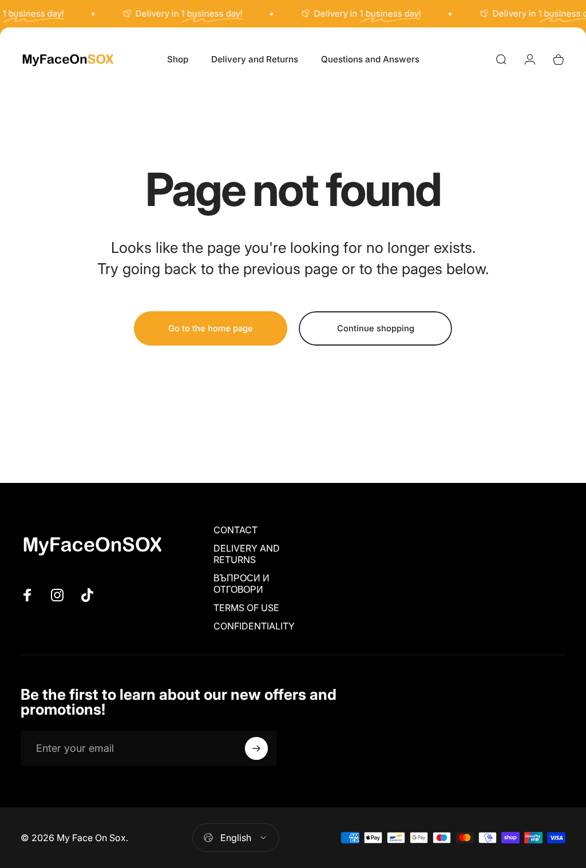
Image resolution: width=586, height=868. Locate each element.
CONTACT (235, 530)
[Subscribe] (256, 748)
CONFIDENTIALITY (254, 626)
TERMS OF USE (246, 607)
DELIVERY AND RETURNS (246, 553)
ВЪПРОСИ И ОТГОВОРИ (241, 583)
